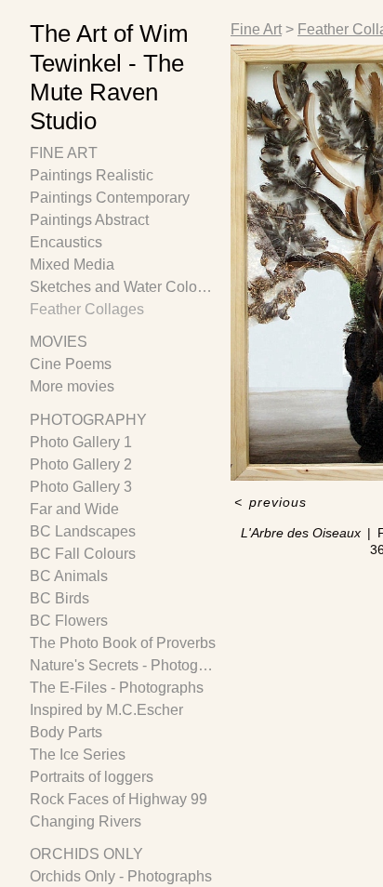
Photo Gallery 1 (81, 442)
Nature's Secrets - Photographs (123, 665)
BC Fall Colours (83, 554)
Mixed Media (72, 264)
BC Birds (59, 598)
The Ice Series (77, 754)
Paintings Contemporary (110, 197)
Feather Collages (87, 309)
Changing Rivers (85, 821)
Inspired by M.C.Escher (106, 710)
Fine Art (64, 153)
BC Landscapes (83, 531)
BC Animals (69, 576)
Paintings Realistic (91, 175)
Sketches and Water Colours (123, 287)
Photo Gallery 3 (81, 487)
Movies (58, 342)
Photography (88, 420)
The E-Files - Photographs (117, 687)
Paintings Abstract (89, 220)
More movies (72, 386)
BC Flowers (69, 621)
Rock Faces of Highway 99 (118, 799)
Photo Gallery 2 (81, 464)
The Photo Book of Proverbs (123, 643)
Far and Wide (74, 509)
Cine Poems (71, 364)
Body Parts (66, 732)
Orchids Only (86, 854)
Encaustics (66, 242)
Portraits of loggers (91, 777)
